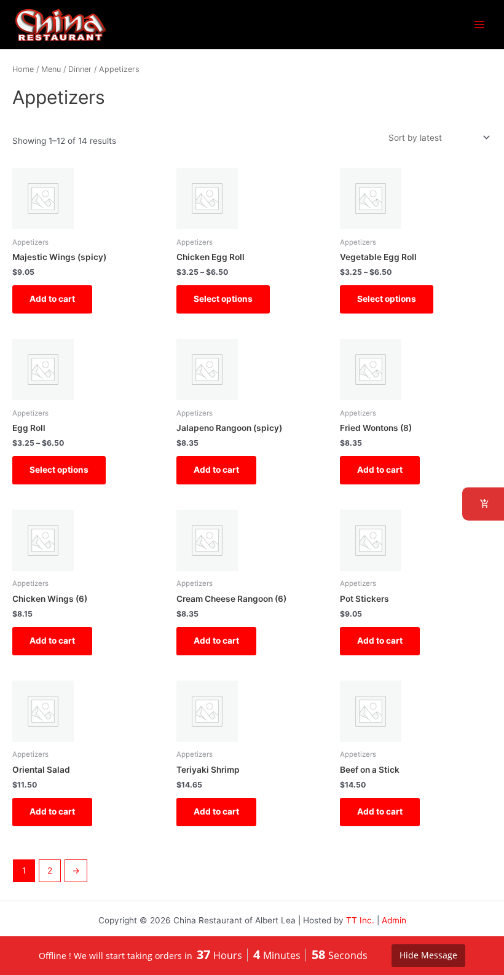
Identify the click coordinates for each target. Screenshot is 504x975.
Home (23, 69)
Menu (51, 69)
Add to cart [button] (52, 299)
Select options (223, 299)
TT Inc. (360, 920)
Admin (394, 920)
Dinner (80, 69)
